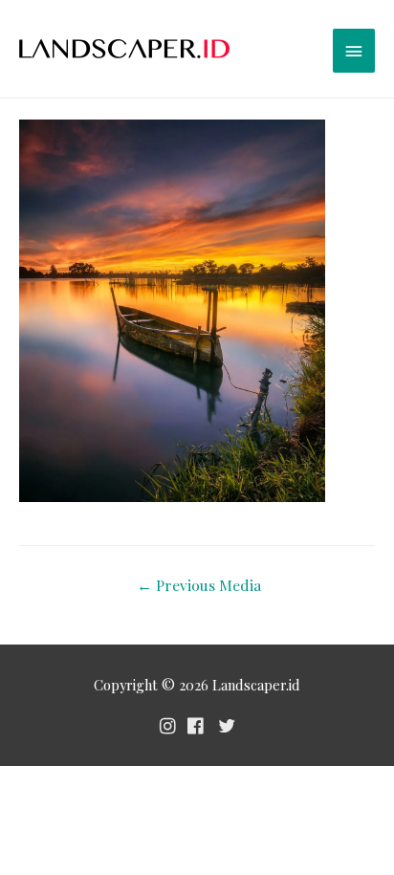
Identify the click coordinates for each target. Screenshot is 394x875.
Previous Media (199, 585)
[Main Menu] (354, 51)
